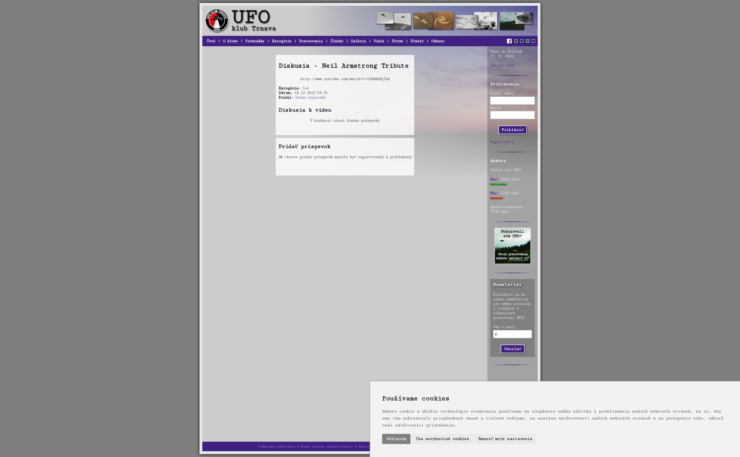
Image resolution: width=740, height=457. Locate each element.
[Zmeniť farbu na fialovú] (533, 41)
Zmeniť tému (502, 65)
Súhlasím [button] (396, 438)
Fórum (397, 41)
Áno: (494, 179)
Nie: (494, 193)
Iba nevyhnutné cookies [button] (442, 438)
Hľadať (416, 41)
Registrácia (502, 142)
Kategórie (281, 41)
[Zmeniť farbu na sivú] (516, 41)
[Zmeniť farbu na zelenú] (527, 41)
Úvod (211, 41)
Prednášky (254, 41)
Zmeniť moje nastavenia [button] (505, 438)
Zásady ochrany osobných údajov (326, 446)
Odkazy (437, 41)
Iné (305, 88)
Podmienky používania (276, 446)
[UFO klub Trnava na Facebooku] (510, 41)
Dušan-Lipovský (310, 97)
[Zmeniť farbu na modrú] (522, 41)
